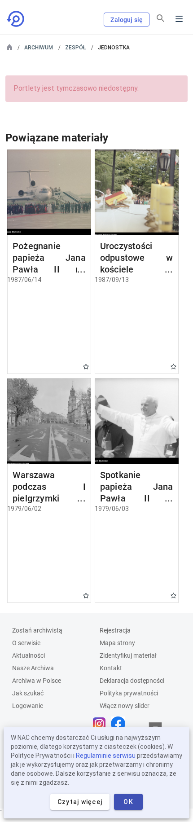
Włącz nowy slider (124, 705)
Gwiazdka (86, 366)
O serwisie (26, 642)
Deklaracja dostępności (132, 680)
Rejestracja (115, 630)
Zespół (75, 47)
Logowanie (27, 705)
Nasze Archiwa (33, 668)
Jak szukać (28, 693)
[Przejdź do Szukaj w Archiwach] (16, 19)
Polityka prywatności (129, 693)
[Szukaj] (161, 18)
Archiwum (38, 47)
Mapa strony (117, 642)
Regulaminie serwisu (106, 755)
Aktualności (28, 655)
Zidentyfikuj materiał (128, 655)
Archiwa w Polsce (36, 680)
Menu (179, 19)
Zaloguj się (126, 19)
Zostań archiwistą (37, 630)
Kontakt (111, 668)
